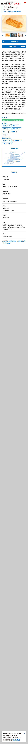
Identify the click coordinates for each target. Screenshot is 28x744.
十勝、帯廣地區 (16, 120)
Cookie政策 (16, 740)
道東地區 (5, 120)
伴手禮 (4, 135)
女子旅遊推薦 (16, 140)
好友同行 (5, 125)
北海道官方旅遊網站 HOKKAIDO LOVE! (10, 3)
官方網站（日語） (7, 236)
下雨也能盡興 (6, 143)
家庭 (4, 132)
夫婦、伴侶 (15, 129)
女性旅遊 (5, 129)
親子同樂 (5, 140)
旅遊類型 (12, 132)
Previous (3, 35)
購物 (14, 125)
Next (25, 35)
